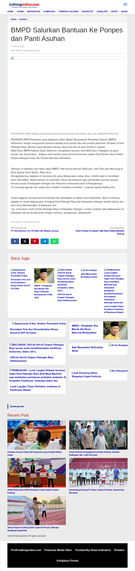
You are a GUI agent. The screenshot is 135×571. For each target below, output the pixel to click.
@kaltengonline (17, 406)
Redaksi (119, 550)
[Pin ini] (35, 241)
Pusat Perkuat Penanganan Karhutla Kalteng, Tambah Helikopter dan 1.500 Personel (94, 453)
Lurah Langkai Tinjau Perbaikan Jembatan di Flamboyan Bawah (113, 309)
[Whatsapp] (54, 241)
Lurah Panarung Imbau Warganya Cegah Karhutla (86, 374)
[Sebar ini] (15, 241)
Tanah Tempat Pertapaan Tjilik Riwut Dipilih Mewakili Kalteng (100, 230)
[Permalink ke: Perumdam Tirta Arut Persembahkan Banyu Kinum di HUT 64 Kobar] (21, 272)
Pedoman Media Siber (58, 550)
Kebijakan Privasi (67, 560)
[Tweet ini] (25, 241)
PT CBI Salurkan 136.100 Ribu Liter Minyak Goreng (34, 229)
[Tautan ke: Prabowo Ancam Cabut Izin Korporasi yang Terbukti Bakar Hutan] (36, 435)
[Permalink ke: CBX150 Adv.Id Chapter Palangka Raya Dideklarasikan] (67, 280)
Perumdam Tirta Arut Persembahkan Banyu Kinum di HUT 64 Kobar (21, 284)
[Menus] (125, 4)
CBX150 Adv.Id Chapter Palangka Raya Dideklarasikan (67, 297)
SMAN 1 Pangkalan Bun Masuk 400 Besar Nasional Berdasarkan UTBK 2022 (43, 291)
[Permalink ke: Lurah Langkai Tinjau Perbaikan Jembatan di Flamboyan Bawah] (114, 286)
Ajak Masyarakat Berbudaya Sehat (89, 275)
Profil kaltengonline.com (26, 550)
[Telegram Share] (44, 241)
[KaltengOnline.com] (24, 4)
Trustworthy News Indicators (93, 550)
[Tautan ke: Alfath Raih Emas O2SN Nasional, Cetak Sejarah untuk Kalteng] (36, 472)
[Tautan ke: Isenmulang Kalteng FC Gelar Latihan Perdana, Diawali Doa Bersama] (98, 472)
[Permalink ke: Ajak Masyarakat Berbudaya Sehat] (91, 270)
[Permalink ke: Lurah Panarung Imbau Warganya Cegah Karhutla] (117, 370)
